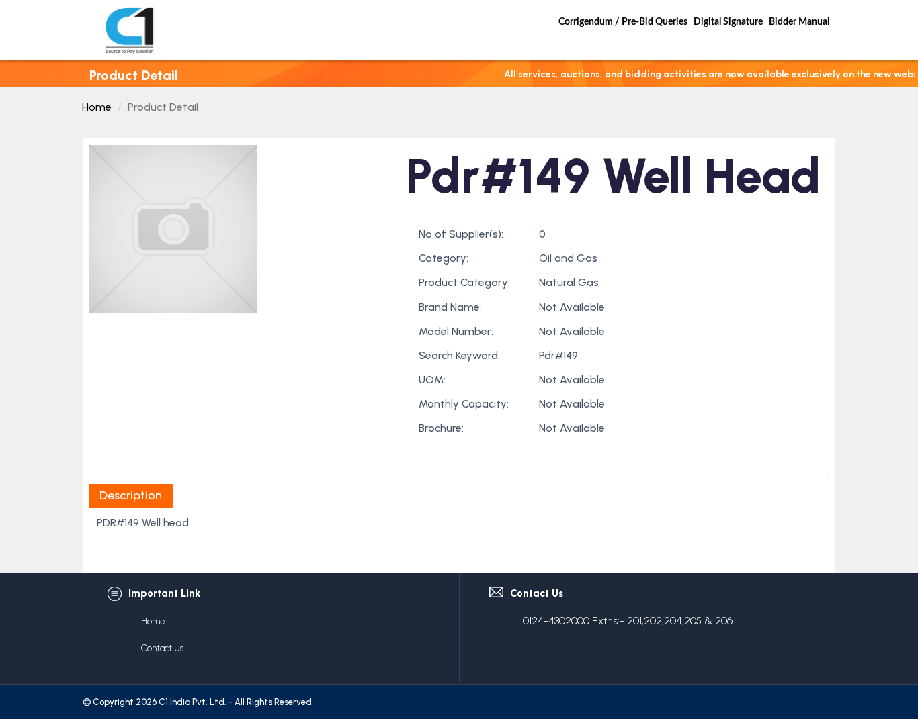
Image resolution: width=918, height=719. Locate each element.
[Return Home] (129, 30)
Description (130, 495)
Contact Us (162, 648)
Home (97, 107)
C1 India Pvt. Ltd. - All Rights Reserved (235, 702)
